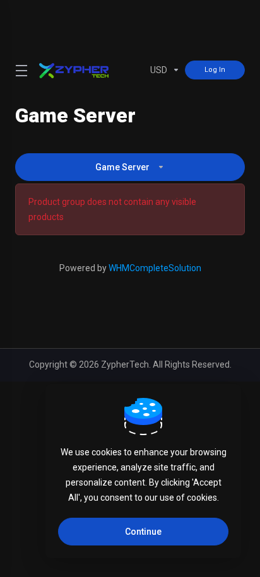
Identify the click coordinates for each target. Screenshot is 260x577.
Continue (143, 532)
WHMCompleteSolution (155, 268)
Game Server (122, 167)
